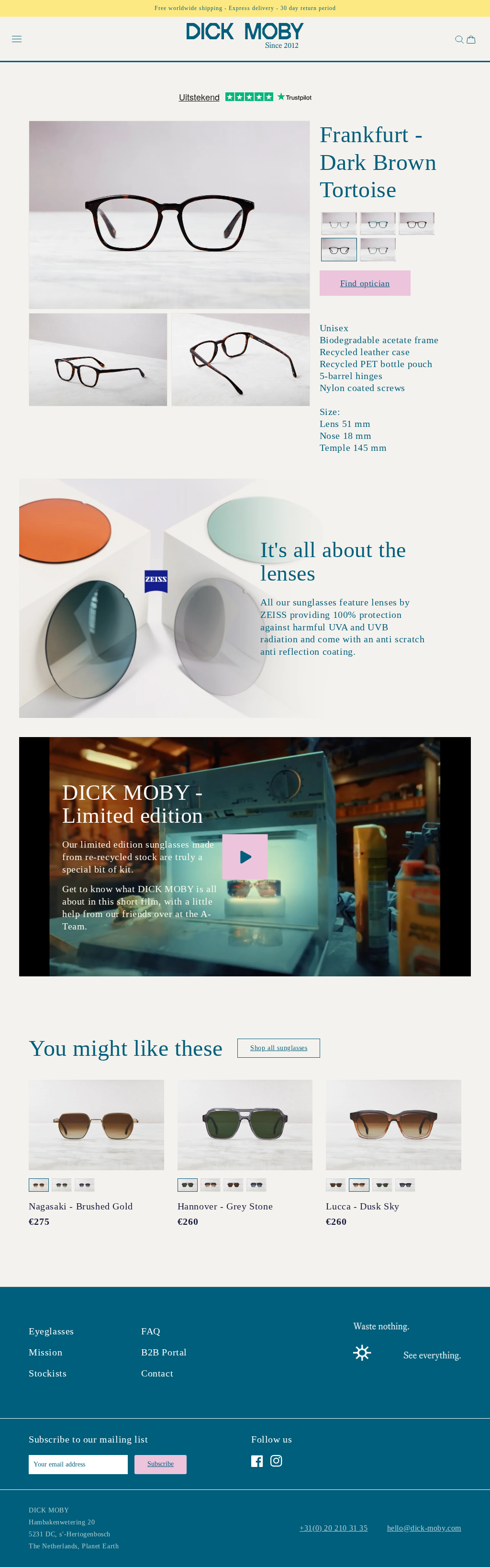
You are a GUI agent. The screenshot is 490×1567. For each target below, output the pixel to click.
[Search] (458, 39)
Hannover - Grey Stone (225, 1206)
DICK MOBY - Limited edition (132, 804)
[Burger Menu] (17, 39)
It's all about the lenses (333, 561)
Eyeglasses (51, 1331)
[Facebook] (257, 1461)
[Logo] (245, 37)
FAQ (150, 1331)
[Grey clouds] (378, 249)
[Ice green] (339, 223)
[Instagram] (276, 1461)
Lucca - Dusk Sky (363, 1206)
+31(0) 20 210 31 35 (334, 1528)
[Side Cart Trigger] (471, 39)
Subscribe (160, 1463)
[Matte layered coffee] (416, 223)
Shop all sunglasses (278, 1048)
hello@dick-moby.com (424, 1528)
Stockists (48, 1373)
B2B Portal (164, 1352)
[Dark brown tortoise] (339, 249)
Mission (45, 1352)
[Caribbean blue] (378, 223)
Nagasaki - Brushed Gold (81, 1206)
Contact (157, 1373)
